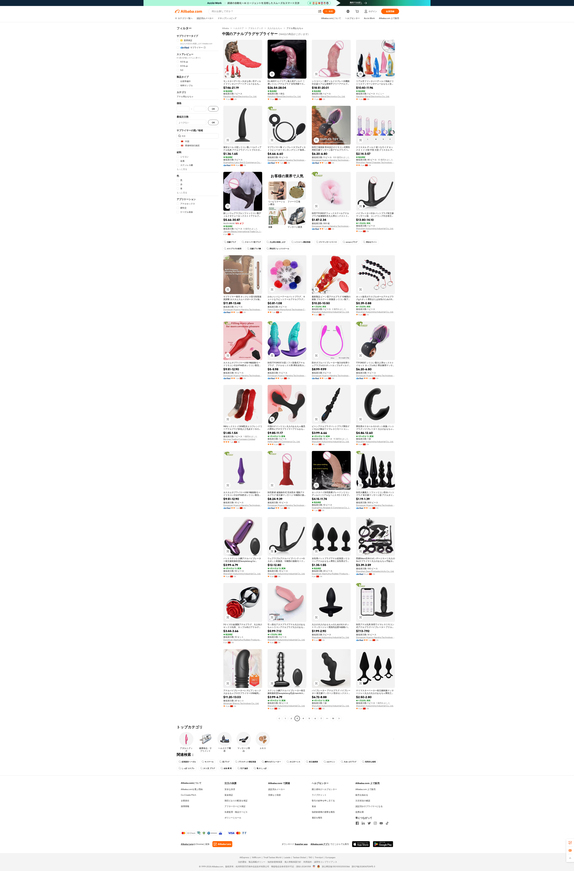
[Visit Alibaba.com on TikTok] (387, 823)
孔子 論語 (244, 768)
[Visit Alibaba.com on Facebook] (357, 823)
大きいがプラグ (350, 762)
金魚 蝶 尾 (228, 768)
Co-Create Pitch (188, 795)
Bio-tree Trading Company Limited (239, 439)
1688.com (256, 857)
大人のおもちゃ (274, 28)
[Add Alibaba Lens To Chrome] (222, 844)
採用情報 (185, 806)
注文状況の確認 (362, 800)
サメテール (209, 762)
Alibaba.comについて (191, 783)
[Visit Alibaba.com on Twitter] (369, 823)
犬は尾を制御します (278, 242)
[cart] (357, 12)
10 (333, 718)
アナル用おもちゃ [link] (295, 28)
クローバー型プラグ (253, 242)
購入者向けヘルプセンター (324, 789)
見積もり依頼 (274, 795)
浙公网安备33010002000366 (336, 866)
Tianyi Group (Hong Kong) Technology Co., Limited (287, 309)
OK (213, 109)
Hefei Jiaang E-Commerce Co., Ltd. (284, 441)
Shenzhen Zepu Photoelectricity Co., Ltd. (375, 571)
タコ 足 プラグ (209, 768)
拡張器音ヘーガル (189, 762)
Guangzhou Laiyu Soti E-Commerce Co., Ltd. (242, 162)
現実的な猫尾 (370, 762)
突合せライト (371, 242)
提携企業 (359, 812)
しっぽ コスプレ (188, 768)
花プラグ (225, 762)
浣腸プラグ (231, 242)
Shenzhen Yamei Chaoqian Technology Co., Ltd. (375, 162)
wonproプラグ (351, 242)
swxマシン (331, 762)
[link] (570, 842)
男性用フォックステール (279, 249)
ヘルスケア (238, 28)
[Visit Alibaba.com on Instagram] (375, 823)
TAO (310, 857)
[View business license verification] (314, 866)
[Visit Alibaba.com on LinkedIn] (363, 823)
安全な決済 (230, 789)
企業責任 (185, 800)
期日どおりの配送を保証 (236, 800)
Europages (330, 857)
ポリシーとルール (233, 817)
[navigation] (198, 373)
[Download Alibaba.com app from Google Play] (383, 844)
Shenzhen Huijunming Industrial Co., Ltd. (374, 228)
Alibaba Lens (187, 844)
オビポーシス (295, 762)
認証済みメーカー (276, 789)
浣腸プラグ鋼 (255, 249)
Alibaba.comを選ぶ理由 (192, 789)
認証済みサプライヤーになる (369, 806)
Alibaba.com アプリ (320, 844)
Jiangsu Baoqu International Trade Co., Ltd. (242, 231)
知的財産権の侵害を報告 (323, 812)
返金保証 (229, 795)
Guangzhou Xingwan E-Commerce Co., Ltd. (331, 507)
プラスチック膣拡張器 (247, 762)
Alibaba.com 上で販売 (365, 789)
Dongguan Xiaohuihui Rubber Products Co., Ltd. (331, 573)
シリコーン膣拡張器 (302, 242)
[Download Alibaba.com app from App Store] (361, 844)
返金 (314, 806)
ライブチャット (319, 795)
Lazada (287, 857)
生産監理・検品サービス (236, 812)
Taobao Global (299, 857)
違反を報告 (317, 817)
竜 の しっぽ (262, 768)
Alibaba (225, 28)
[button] (320, 11)
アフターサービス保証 (235, 806)
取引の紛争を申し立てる (323, 800)
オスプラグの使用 (234, 249)
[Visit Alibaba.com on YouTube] (381, 823)
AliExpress (244, 857)
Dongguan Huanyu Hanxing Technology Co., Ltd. (287, 160)
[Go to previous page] (279, 718)
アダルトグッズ (255, 28)
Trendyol (319, 857)
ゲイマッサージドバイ (328, 242)
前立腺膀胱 (313, 762)
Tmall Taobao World (272, 857)
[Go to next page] (339, 718)
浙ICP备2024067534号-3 (363, 866)
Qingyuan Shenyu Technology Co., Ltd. (241, 703)
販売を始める (361, 795)
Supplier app (301, 844)
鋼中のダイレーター (273, 762)
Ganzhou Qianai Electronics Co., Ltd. (240, 96)
